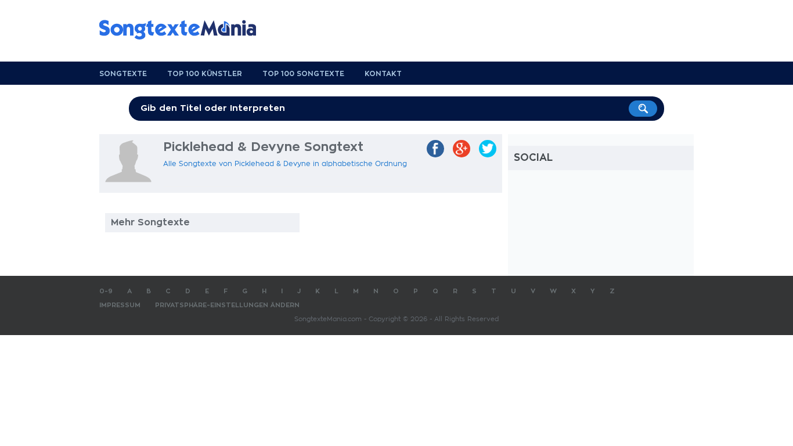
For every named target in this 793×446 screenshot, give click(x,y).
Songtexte (123, 73)
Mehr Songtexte (150, 222)
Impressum (119, 305)
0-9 (106, 291)
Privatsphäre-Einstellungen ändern (227, 305)
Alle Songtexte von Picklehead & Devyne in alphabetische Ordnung (285, 163)
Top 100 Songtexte (303, 73)
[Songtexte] (183, 29)
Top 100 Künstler (204, 73)
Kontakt (383, 73)
